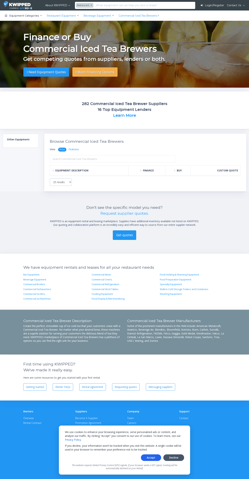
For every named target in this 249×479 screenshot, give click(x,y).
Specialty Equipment (171, 284)
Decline (173, 457)
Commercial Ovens (102, 279)
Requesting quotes (126, 387)
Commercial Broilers (34, 284)
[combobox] (85, 5)
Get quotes (124, 235)
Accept (151, 457)
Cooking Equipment (102, 294)
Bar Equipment (31, 274)
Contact (183, 418)
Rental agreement (92, 387)
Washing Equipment (171, 294)
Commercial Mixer (101, 274)
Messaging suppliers (160, 387)
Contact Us (234, 5)
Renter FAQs (62, 387)
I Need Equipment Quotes (46, 72)
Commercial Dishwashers (37, 289)
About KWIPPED (56, 5)
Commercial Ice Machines (37, 298)
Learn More (124, 115)
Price (62, 149)
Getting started (35, 387)
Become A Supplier (86, 418)
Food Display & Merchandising (108, 298)
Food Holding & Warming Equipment (179, 274)
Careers (131, 423)
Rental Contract (32, 423)
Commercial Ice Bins (34, 294)
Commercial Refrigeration (105, 284)
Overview (28, 418)
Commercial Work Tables (105, 289)
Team (130, 418)
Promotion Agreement (88, 423)
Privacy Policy (73, 439)
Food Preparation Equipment (175, 279)
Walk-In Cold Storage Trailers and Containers (184, 289)
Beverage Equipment (34, 279)
